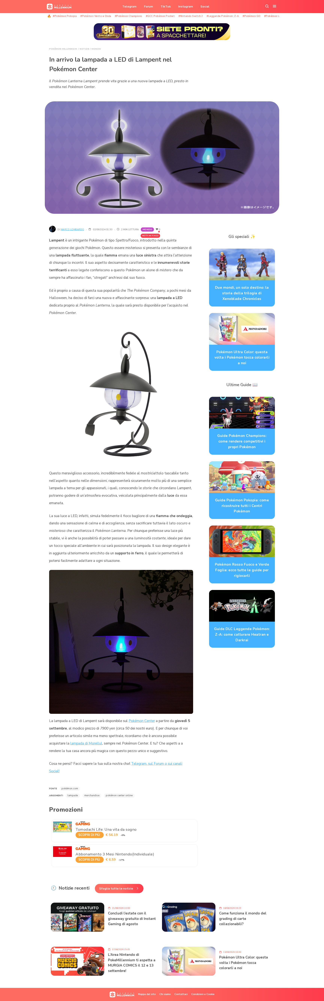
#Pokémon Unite (274, 16)
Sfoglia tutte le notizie (116, 889)
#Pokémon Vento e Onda (95, 16)
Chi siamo (165, 994)
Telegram (129, 6)
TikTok (165, 6)
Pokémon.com (70, 788)
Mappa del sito (147, 994)
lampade (73, 795)
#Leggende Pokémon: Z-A (223, 16)
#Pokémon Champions (128, 16)
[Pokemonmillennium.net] (58, 7)
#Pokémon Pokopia (65, 16)
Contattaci (181, 994)
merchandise (92, 795)
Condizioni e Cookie (202, 994)
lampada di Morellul (86, 743)
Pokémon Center (142, 720)
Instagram (185, 6)
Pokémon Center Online (119, 795)
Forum (148, 6)
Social (204, 6)
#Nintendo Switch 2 (190, 16)
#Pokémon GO (251, 16)
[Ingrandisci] (188, 327)
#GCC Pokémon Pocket (160, 16)
